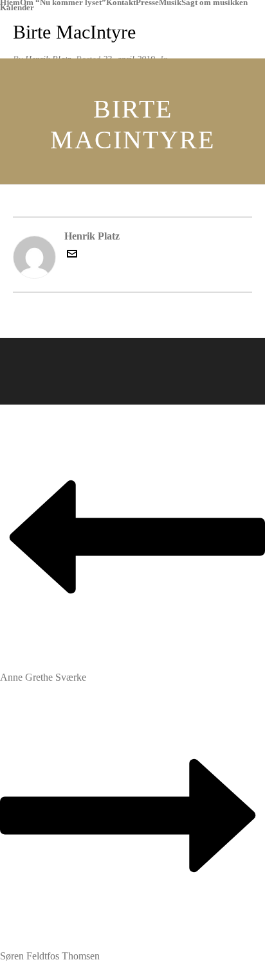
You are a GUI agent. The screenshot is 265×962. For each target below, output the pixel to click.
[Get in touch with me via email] (72, 255)
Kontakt (121, 2)
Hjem (10, 2)
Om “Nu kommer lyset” (63, 2)
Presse (147, 2)
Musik (170, 2)
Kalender (17, 7)
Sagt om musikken (214, 2)
